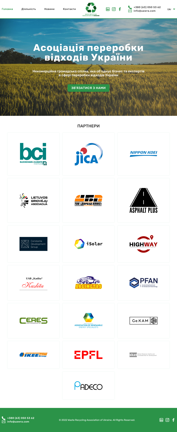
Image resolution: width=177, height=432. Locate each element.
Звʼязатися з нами (88, 88)
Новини (49, 9)
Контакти (69, 9)
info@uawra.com (145, 10)
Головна (7, 9)
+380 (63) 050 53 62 (147, 7)
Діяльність (28, 9)
